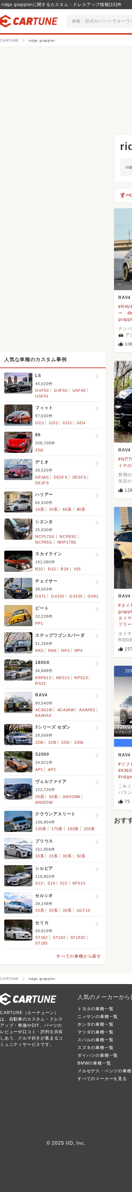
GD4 (81, 423)
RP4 (79, 650)
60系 (67, 509)
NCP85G (43, 542)
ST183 (59, 937)
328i (39, 742)
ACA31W (43, 710)
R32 (39, 569)
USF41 (42, 396)
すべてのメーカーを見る (102, 1078)
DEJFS (42, 483)
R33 (52, 569)
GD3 (67, 423)
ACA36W (66, 710)
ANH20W (71, 797)
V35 (77, 569)
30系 (53, 509)
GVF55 (61, 390)
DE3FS (61, 477)
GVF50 (42, 390)
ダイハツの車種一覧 (97, 1055)
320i (65, 742)
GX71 (40, 596)
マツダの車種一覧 (95, 1032)
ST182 (41, 937)
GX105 (76, 596)
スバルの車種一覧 (95, 1039)
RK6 (52, 650)
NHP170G (67, 542)
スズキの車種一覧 (95, 1047)
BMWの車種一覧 (94, 1063)
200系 (89, 829)
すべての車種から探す (78, 956)
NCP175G (45, 536)
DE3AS (42, 477)
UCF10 (83, 910)
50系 (81, 856)
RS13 (40, 683)
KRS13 (63, 678)
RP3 (65, 650)
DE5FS (79, 477)
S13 (39, 883)
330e (79, 742)
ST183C (78, 937)
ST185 (41, 943)
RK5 (39, 650)
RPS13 (81, 678)
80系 (81, 509)
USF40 (79, 390)
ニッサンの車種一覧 (97, 1016)
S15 (63, 883)
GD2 (53, 423)
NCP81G (68, 536)
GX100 (57, 596)
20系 (39, 797)
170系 (57, 829)
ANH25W (44, 802)
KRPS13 (43, 678)
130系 (40, 829)
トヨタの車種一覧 (95, 1008)
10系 (39, 509)
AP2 (52, 769)
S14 (51, 883)
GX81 (93, 596)
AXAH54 (43, 715)
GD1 (39, 423)
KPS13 (79, 883)
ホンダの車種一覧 (95, 1024)
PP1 (39, 623)
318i (52, 742)
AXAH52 (87, 710)
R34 (64, 569)
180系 (73, 829)
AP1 (39, 769)
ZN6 (39, 450)
